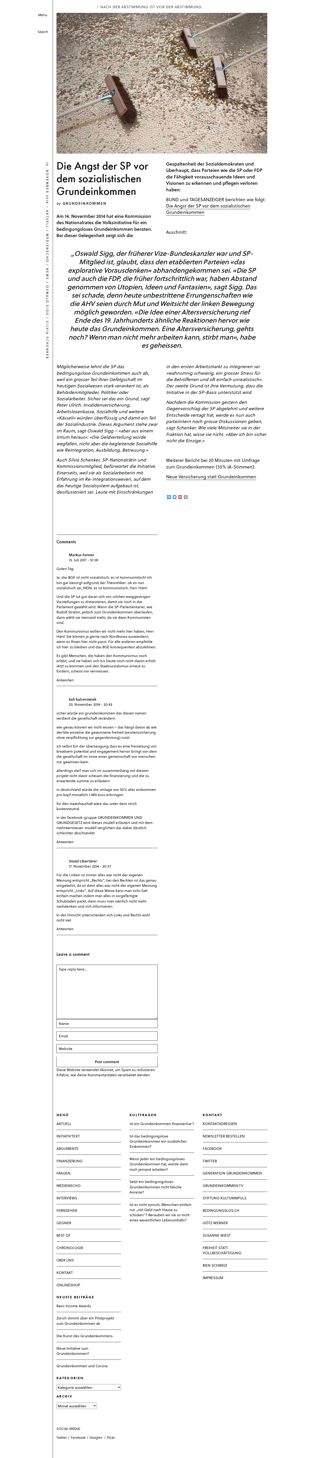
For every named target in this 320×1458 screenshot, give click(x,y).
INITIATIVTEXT (68, 1136)
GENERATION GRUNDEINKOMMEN (232, 1173)
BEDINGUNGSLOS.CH (221, 1210)
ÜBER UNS (65, 1260)
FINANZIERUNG (69, 1160)
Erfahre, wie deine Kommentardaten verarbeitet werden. (103, 1074)
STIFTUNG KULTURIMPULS (224, 1198)
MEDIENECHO (68, 1185)
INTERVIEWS (66, 1198)
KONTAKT (64, 1272)
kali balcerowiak (82, 699)
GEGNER (63, 1222)
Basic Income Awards (73, 1305)
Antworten (65, 679)
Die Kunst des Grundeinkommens (84, 1335)
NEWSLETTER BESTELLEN (224, 1136)
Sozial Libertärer (83, 861)
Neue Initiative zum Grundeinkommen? (72, 1350)
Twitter (61, 1437)
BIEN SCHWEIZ (215, 1265)
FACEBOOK (212, 1148)
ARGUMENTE (67, 1148)
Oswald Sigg (47, 300)
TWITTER (210, 1160)
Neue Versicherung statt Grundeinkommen (211, 476)
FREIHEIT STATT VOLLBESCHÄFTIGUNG (222, 1250)
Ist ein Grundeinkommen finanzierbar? (162, 1123)
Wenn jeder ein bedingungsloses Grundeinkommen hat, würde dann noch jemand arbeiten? (159, 1164)
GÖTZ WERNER (215, 1222)
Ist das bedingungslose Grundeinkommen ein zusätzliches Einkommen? (158, 1141)
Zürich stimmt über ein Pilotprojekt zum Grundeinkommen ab (85, 1320)
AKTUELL (47, 219)
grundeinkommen (85, 203)
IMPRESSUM (213, 1277)
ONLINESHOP (68, 1285)
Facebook (78, 1437)
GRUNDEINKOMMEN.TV (223, 1185)
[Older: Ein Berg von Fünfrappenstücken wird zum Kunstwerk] (10, 1450)
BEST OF (63, 1235)
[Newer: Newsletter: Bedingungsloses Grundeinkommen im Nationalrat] (5, 1450)
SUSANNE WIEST (217, 1235)
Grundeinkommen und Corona (82, 1365)
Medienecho (47, 248)
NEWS (47, 274)
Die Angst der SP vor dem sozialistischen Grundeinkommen (208, 208)
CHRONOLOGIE (69, 1247)
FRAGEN (63, 1173)
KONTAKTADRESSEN (220, 1123)
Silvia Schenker (47, 340)
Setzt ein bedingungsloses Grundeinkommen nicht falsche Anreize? (156, 1186)
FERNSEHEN (66, 1210)
